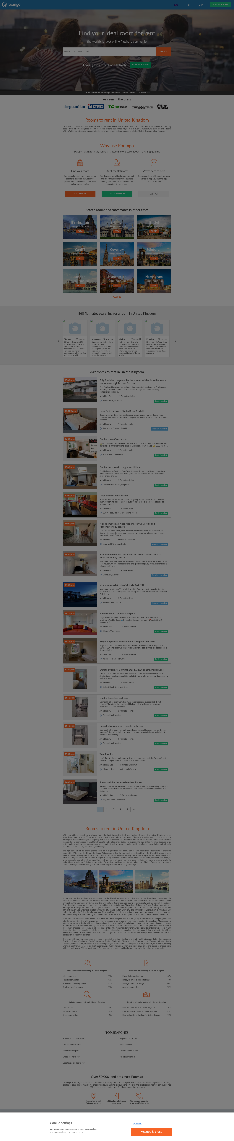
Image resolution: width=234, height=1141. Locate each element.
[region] (117, 1126)
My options (137, 1124)
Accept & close (151, 1131)
